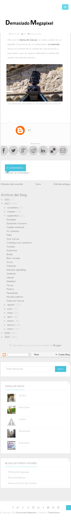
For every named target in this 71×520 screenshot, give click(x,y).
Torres (10, 285)
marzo (10, 320)
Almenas (11, 265)
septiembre (13, 215)
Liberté (10, 277)
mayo (10, 312)
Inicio (38, 184)
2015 (7, 337)
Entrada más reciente (12, 184)
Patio (9, 235)
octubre (11, 211)
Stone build (24, 431)
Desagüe (11, 219)
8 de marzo (24, 443)
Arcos (10, 262)
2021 (7, 199)
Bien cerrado (13, 258)
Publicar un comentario (17, 172)
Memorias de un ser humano (22, 483)
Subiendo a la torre (17, 223)
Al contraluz (13, 231)
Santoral (11, 273)
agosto (11, 304)
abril (10, 316)
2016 (7, 333)
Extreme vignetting (16, 269)
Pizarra (10, 289)
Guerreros (12, 250)
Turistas (11, 246)
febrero (11, 325)
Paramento (12, 293)
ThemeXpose (54, 512)
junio (10, 308)
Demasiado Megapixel (26, 512)
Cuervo (22, 419)
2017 (7, 203)
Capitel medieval (15, 227)
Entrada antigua (62, 184)
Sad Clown (24, 407)
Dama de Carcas (28, 39)
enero (10, 328)
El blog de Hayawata (18, 472)
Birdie (10, 254)
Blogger (57, 345)
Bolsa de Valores (16, 477)
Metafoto (11, 281)
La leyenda (53, 44)
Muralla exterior (15, 296)
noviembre (13, 207)
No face (22, 395)
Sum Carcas (13, 239)
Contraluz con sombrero (19, 242)
